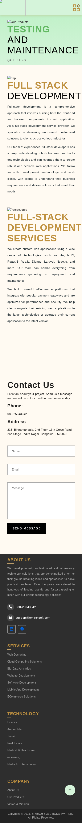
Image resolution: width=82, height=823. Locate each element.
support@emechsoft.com (33, 617)
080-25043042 (26, 607)
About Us (13, 790)
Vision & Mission (18, 804)
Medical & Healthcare (21, 750)
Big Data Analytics (19, 668)
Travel (11, 736)
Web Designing (16, 654)
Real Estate (14, 743)
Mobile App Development (23, 689)
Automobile (14, 729)
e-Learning (14, 757)
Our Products (15, 797)
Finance (12, 722)
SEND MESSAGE (27, 528)
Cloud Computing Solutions (24, 661)
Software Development (21, 682)
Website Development (21, 675)
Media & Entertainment (22, 764)
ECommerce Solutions (21, 696)
